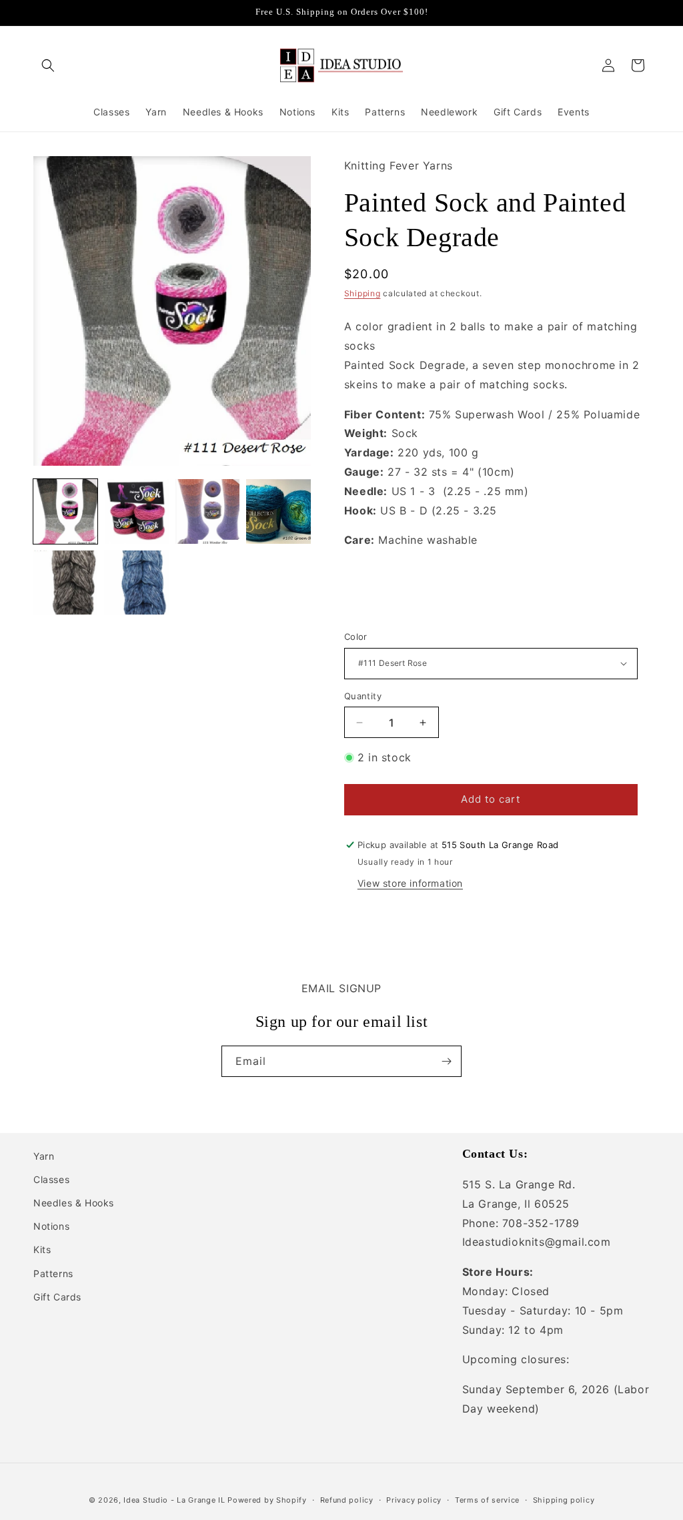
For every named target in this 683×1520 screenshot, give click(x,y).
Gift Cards (57, 1296)
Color (356, 636)
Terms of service (487, 1500)
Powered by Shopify (267, 1500)
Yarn (43, 1156)
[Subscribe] (446, 1061)
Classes (51, 1179)
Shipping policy (564, 1500)
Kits (42, 1249)
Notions (51, 1226)
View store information (410, 883)
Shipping (362, 293)
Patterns (53, 1273)
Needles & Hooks (73, 1202)
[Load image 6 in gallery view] (136, 582)
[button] (48, 65)
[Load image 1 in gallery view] (65, 511)
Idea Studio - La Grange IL (174, 1500)
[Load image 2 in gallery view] (136, 511)
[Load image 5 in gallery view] (65, 582)
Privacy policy (414, 1500)
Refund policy (347, 1500)
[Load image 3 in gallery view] (207, 511)
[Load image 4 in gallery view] (278, 511)
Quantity (363, 696)
